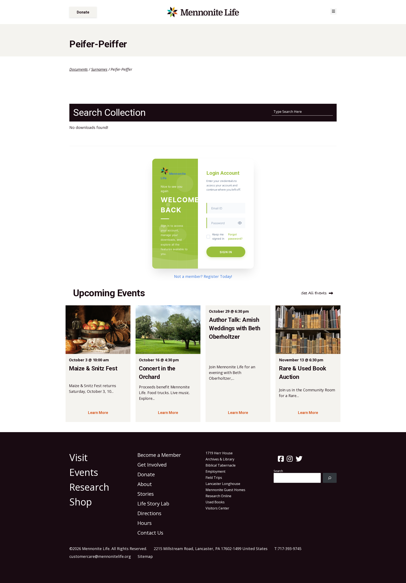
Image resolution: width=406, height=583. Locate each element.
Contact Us (150, 532)
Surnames (99, 69)
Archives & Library (220, 459)
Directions (149, 513)
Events (83, 472)
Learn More (98, 412)
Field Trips (214, 477)
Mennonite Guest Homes (225, 489)
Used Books (215, 502)
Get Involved (152, 464)
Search (278, 471)
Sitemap (145, 556)
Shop (80, 501)
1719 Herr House (219, 453)
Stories (145, 493)
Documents (78, 69)
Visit (78, 457)
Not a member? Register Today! (203, 276)
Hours (144, 522)
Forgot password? (235, 236)
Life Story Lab (153, 503)
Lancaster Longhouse (223, 483)
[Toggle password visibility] (240, 223)
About (144, 484)
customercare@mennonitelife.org (100, 556)
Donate (83, 12)
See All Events (314, 293)
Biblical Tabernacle (221, 465)
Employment (215, 471)
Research (89, 487)
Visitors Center (217, 508)
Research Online (218, 496)
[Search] (330, 478)
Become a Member (159, 454)
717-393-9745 (289, 548)
